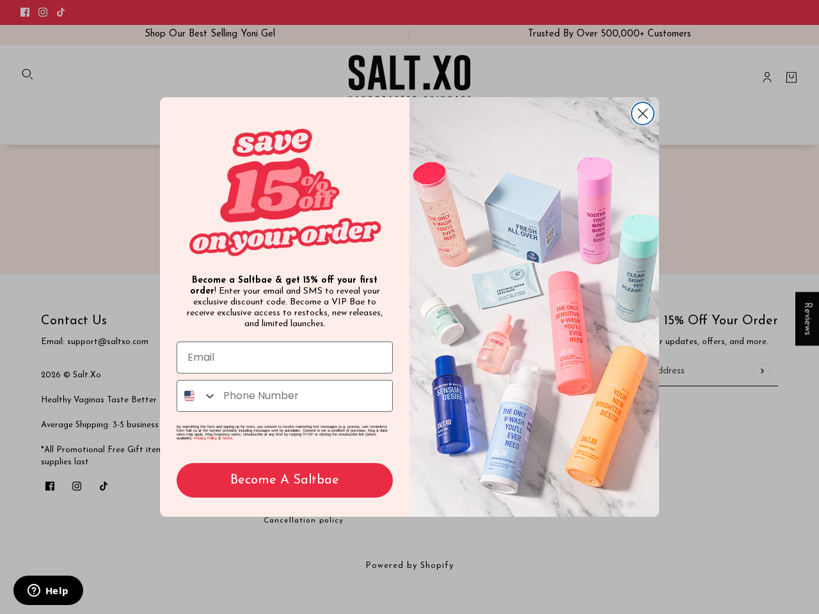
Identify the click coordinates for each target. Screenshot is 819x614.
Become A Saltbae (284, 480)
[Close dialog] (643, 113)
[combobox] (197, 396)
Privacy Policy (205, 438)
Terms (227, 438)
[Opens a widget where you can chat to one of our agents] (48, 592)
